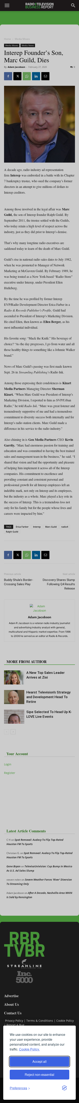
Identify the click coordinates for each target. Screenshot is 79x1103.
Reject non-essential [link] (39, 1074)
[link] (20, 1088)
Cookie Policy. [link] (29, 1049)
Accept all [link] (39, 1061)
